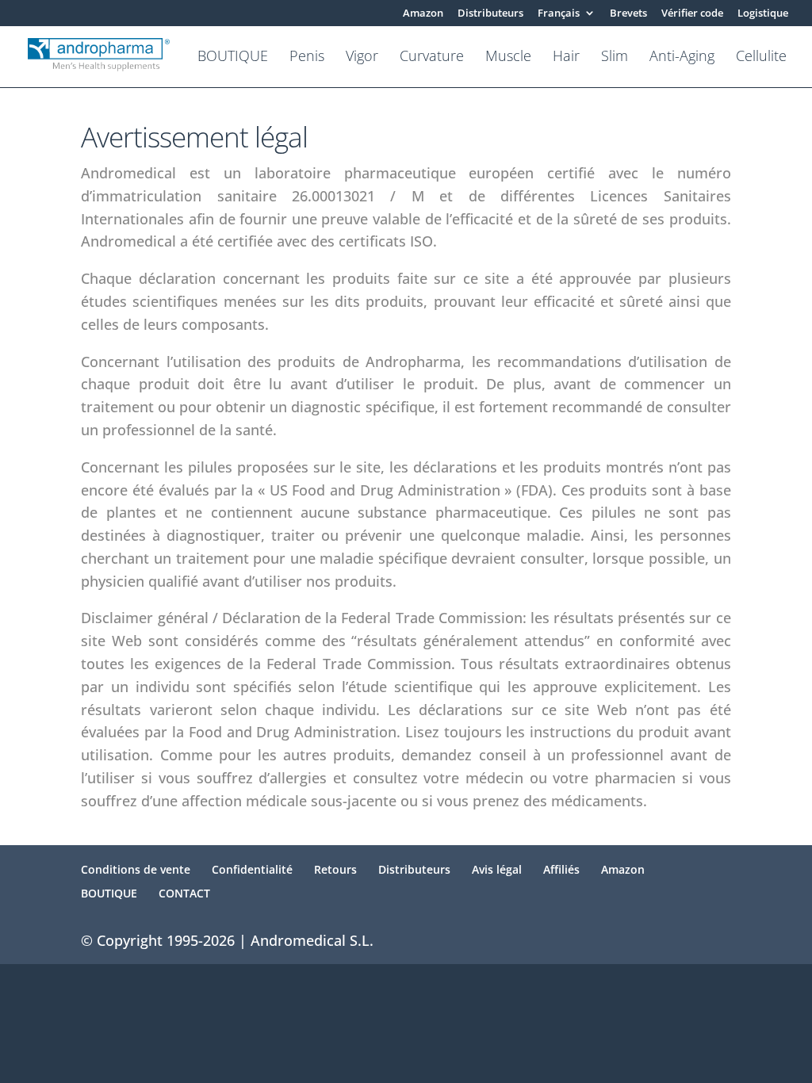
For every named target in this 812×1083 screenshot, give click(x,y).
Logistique (762, 14)
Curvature (432, 57)
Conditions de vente (135, 869)
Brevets (628, 14)
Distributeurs (490, 14)
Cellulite (761, 57)
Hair (566, 57)
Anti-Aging (681, 57)
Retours (335, 869)
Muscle (508, 57)
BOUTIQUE (232, 57)
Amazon (423, 14)
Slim (614, 57)
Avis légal (497, 869)
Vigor (362, 57)
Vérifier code (692, 14)
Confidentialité (252, 869)
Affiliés (561, 869)
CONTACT (184, 893)
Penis (306, 57)
